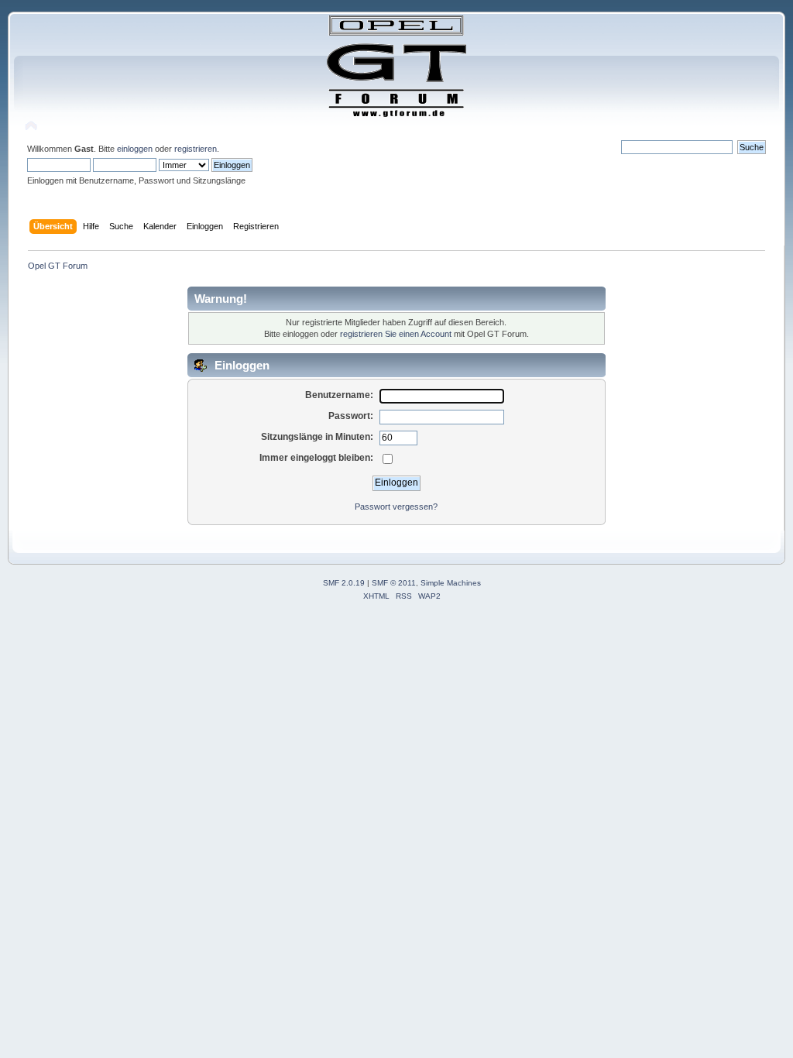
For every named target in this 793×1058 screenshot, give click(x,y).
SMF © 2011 (394, 583)
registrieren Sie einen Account (395, 333)
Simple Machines (451, 583)
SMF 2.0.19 (344, 583)
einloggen (135, 148)
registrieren (195, 148)
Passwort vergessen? (396, 506)
